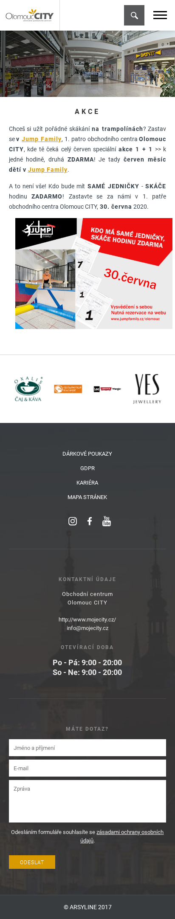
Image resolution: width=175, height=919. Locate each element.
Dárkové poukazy (87, 453)
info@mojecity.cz (87, 628)
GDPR (87, 468)
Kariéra (87, 482)
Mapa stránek (87, 497)
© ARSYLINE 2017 (88, 907)
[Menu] (160, 15)
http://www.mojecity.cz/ (87, 619)
